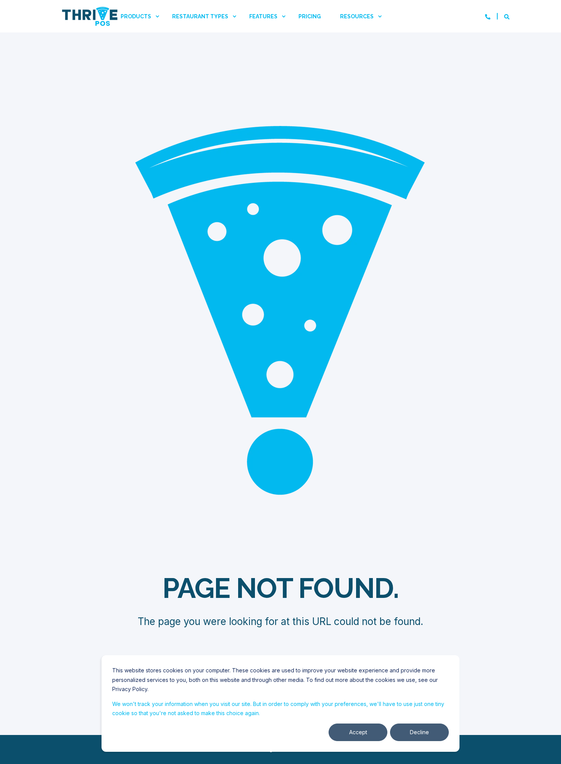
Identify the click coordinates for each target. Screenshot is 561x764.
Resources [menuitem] (357, 16)
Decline (419, 732)
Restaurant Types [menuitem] (200, 16)
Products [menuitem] (136, 16)
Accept (358, 732)
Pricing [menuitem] (309, 16)
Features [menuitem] (263, 16)
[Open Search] (506, 16)
